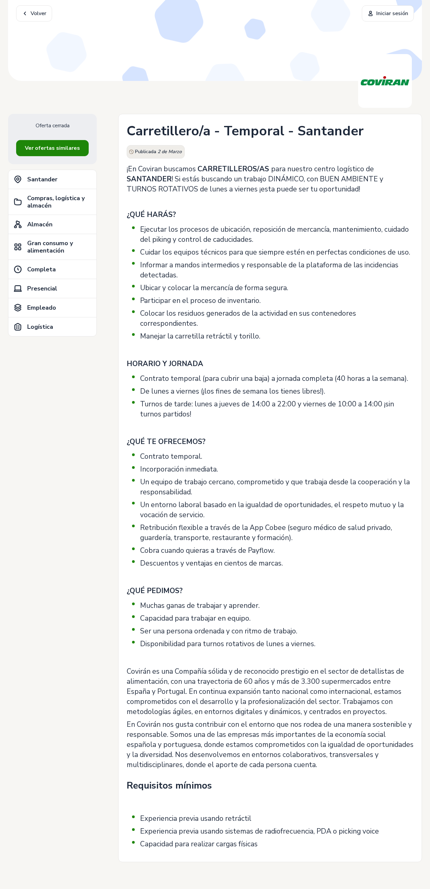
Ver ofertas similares (52, 148)
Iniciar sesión (392, 13)
